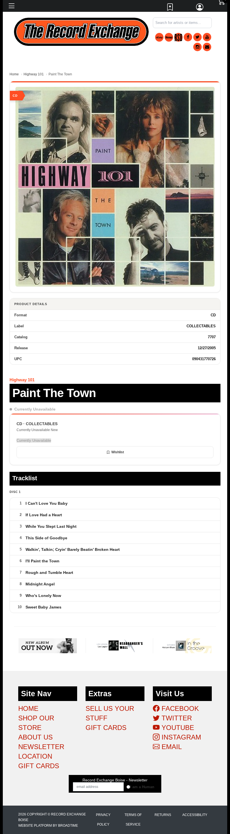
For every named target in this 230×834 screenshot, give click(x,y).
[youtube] (207, 37)
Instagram (180, 737)
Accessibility (194, 815)
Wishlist (117, 452)
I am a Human (142, 787)
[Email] (207, 47)
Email (171, 746)
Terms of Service (133, 819)
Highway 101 (34, 74)
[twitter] (197, 37)
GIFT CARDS (38, 766)
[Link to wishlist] (170, 8)
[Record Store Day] (178, 37)
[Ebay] (159, 37)
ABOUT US (35, 737)
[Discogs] (169, 37)
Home (14, 74)
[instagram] (197, 47)
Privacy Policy (103, 819)
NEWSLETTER (41, 746)
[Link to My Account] (200, 8)
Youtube (177, 727)
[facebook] (188, 37)
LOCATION (35, 756)
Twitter (176, 718)
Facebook (179, 708)
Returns (163, 815)
